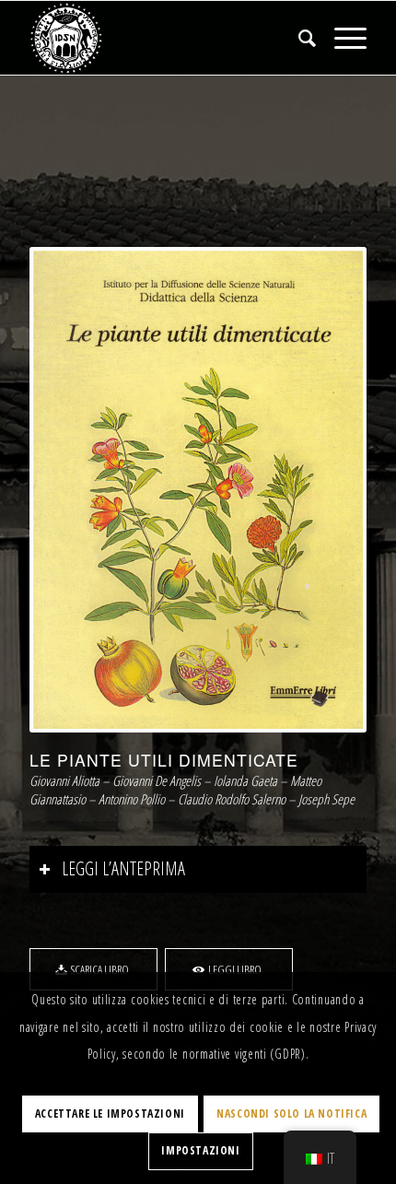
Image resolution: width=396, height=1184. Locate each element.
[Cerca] (298, 38)
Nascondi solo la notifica (291, 1113)
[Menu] (341, 38)
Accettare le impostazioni (110, 1113)
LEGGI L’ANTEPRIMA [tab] (123, 868)
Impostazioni (200, 1150)
